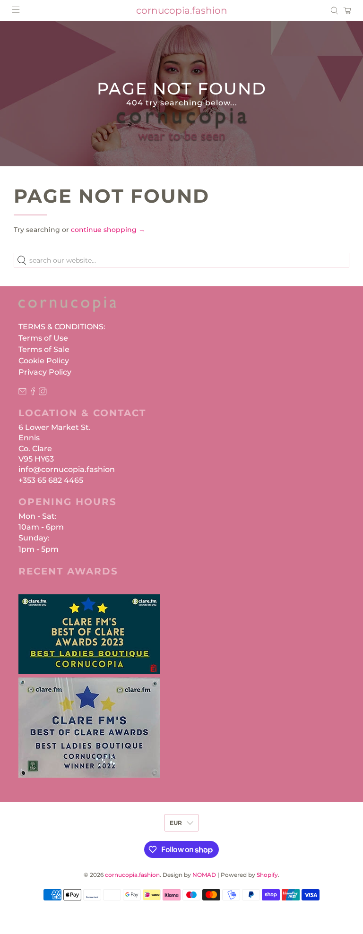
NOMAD (204, 875)
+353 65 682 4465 (50, 480)
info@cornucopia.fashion (66, 469)
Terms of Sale (43, 349)
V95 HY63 (36, 458)
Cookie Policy (43, 360)
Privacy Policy (44, 372)
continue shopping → (108, 229)
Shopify (267, 875)
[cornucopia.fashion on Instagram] (43, 392)
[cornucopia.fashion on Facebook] (33, 392)
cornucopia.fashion (132, 875)
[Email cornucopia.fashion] (22, 392)
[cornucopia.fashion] (67, 308)
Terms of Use (43, 338)
